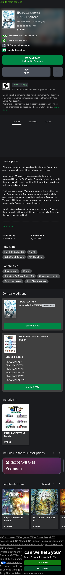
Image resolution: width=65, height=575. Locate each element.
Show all (45, 483)
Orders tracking (8, 551)
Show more (7, 226)
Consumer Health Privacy (13, 566)
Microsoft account (15, 548)
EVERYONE (19, 85)
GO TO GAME (32, 386)
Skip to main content (11, 1)
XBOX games (23, 537)
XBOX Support (32, 540)
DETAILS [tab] (16, 121)
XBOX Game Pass (39, 537)
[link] (15, 424)
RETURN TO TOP (32, 325)
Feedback (46, 540)
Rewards (4, 555)
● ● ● (57, 72)
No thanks (42, 568)
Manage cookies (19, 569)
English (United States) (12, 558)
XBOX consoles (8, 537)
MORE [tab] (48, 121)
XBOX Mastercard (19, 555)
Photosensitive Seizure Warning (27, 544)
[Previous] (53, 453)
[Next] (60, 453)
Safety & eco (21, 573)
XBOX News (18, 540)
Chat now (43, 562)
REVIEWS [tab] (32, 121)
